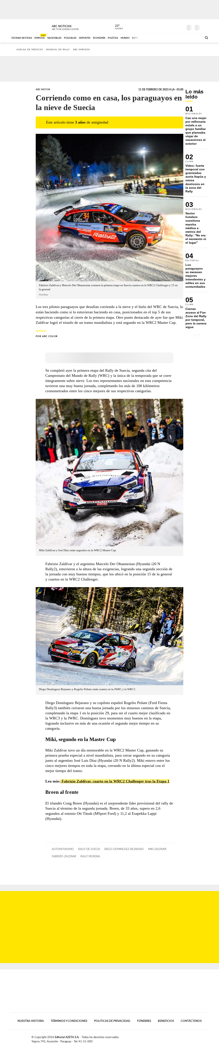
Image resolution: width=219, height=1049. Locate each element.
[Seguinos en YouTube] (173, 26)
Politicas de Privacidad (112, 1021)
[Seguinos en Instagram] (180, 26)
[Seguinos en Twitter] (167, 26)
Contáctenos (191, 1021)
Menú (205, 27)
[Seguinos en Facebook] (161, 26)
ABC (21, 26)
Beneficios (166, 1021)
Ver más (197, 127)
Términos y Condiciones (69, 1021)
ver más (116, 27)
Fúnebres (144, 1021)
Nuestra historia (31, 1021)
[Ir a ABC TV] (164, 37)
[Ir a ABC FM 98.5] (193, 37)
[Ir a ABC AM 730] (176, 37)
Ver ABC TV (73, 27)
